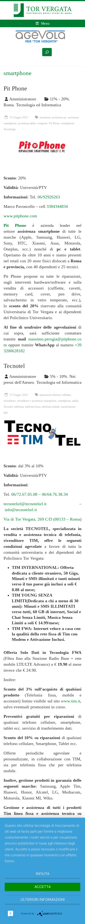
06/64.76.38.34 (55, 494)
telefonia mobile (51, 406)
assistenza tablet (27, 123)
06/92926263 (49, 197)
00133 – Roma (67, 519)
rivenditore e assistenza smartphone (36, 400)
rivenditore (10, 400)
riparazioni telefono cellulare (55, 395)
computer (42, 123)
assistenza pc (59, 117)
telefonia (19, 406)
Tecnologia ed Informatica (38, 105)
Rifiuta (42, 873)
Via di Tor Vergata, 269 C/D (28, 519)
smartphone (67, 123)
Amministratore (22, 99)
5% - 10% (58, 376)
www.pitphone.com (20, 216)
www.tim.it (70, 701)
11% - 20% (59, 99)
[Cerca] (47, 52)
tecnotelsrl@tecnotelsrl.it (25, 503)
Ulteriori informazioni (43, 899)
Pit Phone (15, 88)
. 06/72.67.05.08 (23, 494)
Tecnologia (10, 129)
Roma (9, 105)
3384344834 (57, 206)
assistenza (45, 117)
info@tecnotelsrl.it (21, 509)
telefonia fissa (32, 406)
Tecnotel (14, 365)
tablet (75, 400)
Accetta (42, 886)
